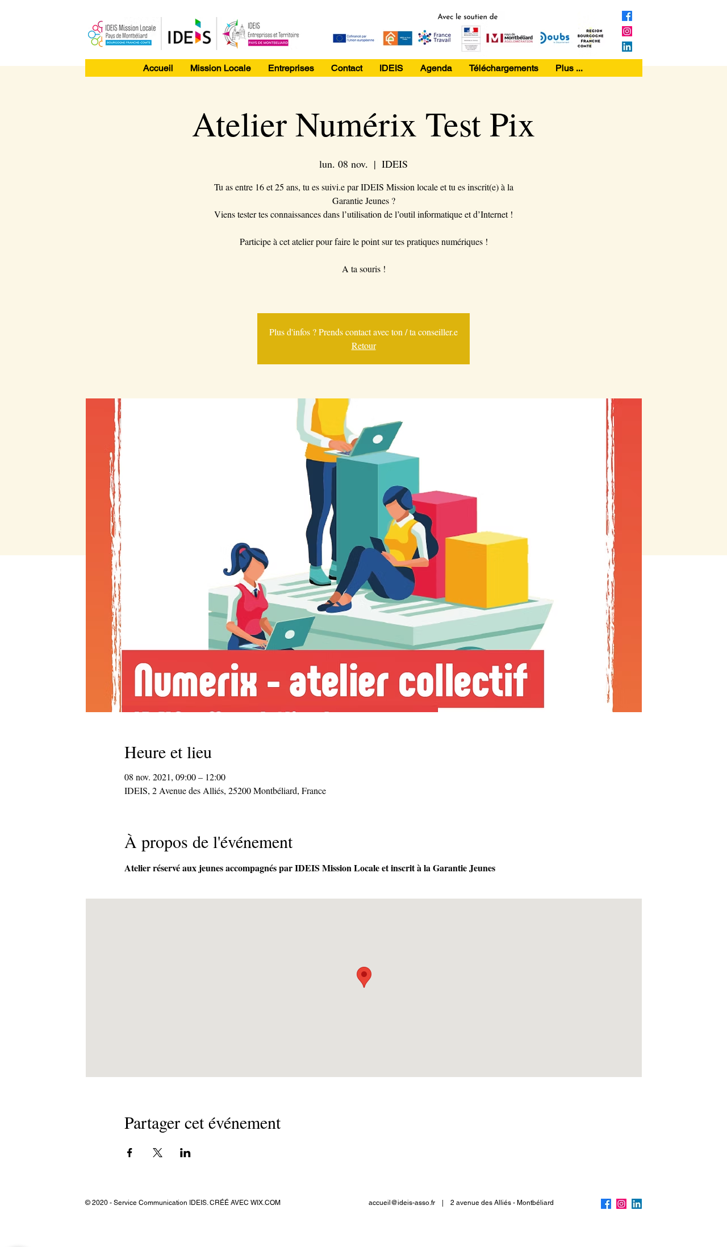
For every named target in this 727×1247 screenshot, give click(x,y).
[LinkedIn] (627, 46)
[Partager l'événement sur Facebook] (129, 1152)
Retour (364, 345)
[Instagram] (627, 31)
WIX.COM (265, 1203)
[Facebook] (627, 16)
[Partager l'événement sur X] (157, 1152)
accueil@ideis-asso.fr (402, 1203)
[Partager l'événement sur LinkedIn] (185, 1152)
